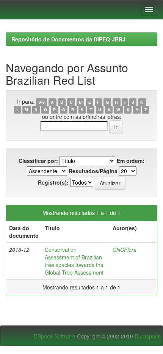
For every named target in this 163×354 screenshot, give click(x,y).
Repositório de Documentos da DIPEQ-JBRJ (68, 39)
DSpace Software (54, 336)
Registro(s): (53, 182)
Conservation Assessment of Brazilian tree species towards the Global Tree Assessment (74, 261)
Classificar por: (38, 160)
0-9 (42, 102)
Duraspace (148, 336)
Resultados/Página (93, 171)
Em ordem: (130, 160)
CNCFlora (124, 249)
